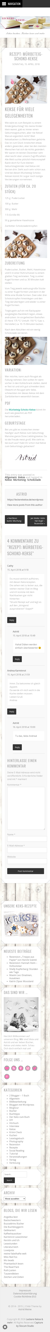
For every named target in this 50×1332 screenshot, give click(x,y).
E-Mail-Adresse (16, 845)
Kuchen (13, 1135)
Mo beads (9, 1260)
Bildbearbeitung (17, 1101)
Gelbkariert (10, 1230)
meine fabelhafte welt (15, 1253)
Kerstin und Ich (11, 1240)
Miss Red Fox (10, 1256)
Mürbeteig (19, 479)
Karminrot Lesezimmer (16, 1236)
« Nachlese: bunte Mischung (14, 519)
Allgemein (11, 477)
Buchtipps (14, 1113)
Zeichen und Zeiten (14, 1276)
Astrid (16, 631)
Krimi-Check (15, 1132)
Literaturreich (11, 1246)
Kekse (21, 477)
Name (11, 834)
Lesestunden (10, 1243)
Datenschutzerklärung (25, 1293)
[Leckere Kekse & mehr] (25, 27)
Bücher (13, 1110)
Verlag (12, 1159)
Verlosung (14, 1162)
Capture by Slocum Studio (29, 1324)
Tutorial (13, 1153)
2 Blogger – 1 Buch (19, 1095)
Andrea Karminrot (16, 670)
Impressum (25, 1290)
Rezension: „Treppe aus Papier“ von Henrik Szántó (23, 958)
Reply (11, 620)
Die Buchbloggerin (13, 1226)
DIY (11, 1120)
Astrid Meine (25, 1309)
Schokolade (34, 479)
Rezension (14, 1144)
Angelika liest (11, 1216)
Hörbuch (13, 1123)
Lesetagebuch (16, 1138)
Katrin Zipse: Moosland (21, 981)
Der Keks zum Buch (19, 1116)
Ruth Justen (10, 1270)
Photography (16, 1141)
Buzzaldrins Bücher (14, 1223)
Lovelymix (9, 1250)
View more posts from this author (24, 504)
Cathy (10, 565)
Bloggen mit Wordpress (21, 1104)
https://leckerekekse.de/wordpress (25, 499)
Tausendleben (11, 1273)
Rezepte (13, 1147)
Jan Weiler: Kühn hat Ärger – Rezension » (38, 521)
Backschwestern (12, 1220)
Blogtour (14, 1107)
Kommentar (14, 784)
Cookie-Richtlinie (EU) (25, 1296)
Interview (14, 1126)
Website (11, 856)
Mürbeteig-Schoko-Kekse (22, 409)
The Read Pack (11, 1266)
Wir (21, 1039)
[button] (5, 1327)
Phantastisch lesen (13, 1263)
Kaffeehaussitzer (12, 1233)
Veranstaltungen (18, 1156)
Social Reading (16, 1150)
